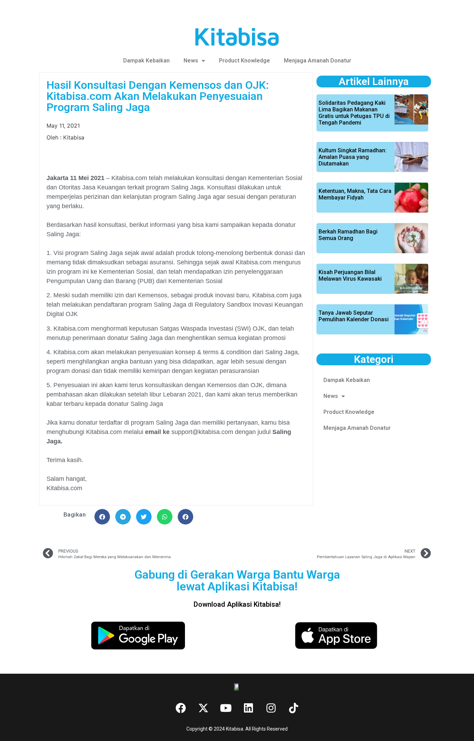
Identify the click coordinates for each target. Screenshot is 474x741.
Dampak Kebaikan (146, 60)
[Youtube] (225, 708)
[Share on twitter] (144, 517)
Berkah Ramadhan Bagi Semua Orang (348, 234)
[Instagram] (271, 708)
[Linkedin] (248, 708)
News (191, 60)
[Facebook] (180, 708)
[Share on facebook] (102, 517)
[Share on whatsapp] (164, 517)
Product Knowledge (244, 60)
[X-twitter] (203, 708)
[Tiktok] (293, 708)
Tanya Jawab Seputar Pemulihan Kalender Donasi (354, 316)
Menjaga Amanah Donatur (317, 60)
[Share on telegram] (123, 517)
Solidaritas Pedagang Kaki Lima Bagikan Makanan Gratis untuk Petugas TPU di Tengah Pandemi (354, 113)
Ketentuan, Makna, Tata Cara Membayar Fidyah (355, 194)
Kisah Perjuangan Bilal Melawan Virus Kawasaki (350, 275)
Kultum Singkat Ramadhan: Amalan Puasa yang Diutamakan (353, 157)
